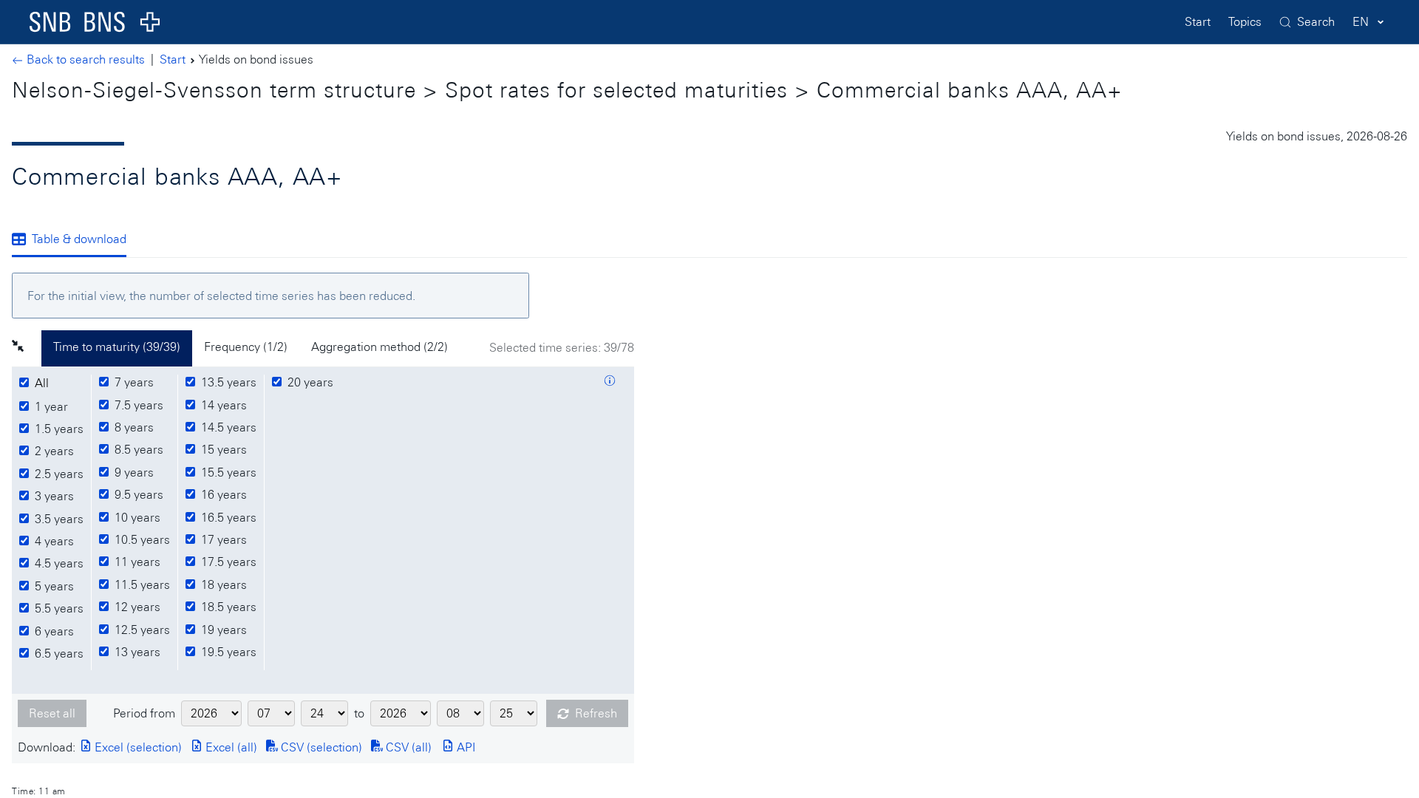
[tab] (75, 240)
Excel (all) (230, 747)
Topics (1245, 22)
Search (1316, 22)
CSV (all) (407, 747)
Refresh (596, 713)
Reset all (52, 713)
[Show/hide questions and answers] (610, 383)
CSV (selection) (320, 747)
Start (1198, 22)
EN (1360, 22)
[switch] (44, 383)
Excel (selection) (137, 747)
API (464, 747)
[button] (26, 348)
